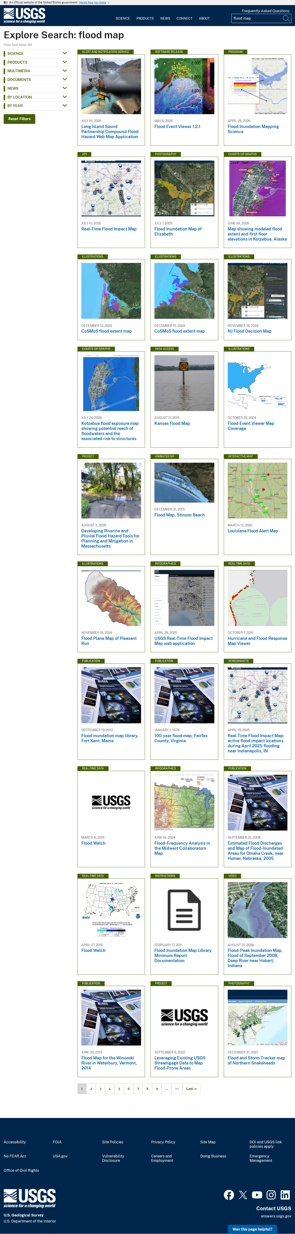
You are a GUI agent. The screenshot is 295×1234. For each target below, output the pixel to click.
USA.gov (60, 1156)
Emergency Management (261, 1158)
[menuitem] (122, 16)
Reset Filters (19, 119)
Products (145, 18)
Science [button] (15, 53)
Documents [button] (19, 79)
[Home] (24, 22)
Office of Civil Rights (21, 1170)
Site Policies (112, 1142)
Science (123, 18)
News (165, 18)
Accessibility (15, 1142)
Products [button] (17, 62)
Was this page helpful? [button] (252, 1229)
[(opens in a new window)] (229, 1194)
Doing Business (213, 1156)
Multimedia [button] (18, 71)
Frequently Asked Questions (265, 11)
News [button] (12, 88)
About (204, 18)
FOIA (57, 1142)
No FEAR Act (15, 1156)
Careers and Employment (162, 1158)
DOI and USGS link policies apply (266, 1144)
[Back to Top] (278, 1217)
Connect (184, 18)
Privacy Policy (163, 1142)
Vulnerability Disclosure (113, 1158)
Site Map (208, 1142)
